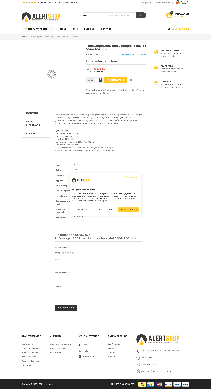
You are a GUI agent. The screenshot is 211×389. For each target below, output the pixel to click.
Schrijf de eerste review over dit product (103, 61)
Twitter (85, 351)
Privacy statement (58, 348)
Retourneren (55, 352)
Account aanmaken (161, 3)
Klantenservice (28, 344)
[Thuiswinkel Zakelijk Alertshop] (182, 2)
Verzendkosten (170, 50)
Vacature (112, 356)
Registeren (26, 365)
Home (24, 37)
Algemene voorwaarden (60, 344)
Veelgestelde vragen (30, 361)
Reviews (31, 133)
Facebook (87, 345)
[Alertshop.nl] (41, 17)
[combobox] (108, 15)
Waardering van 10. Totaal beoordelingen (57, 2)
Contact (111, 352)
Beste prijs (167, 66)
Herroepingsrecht (29, 356)
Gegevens (32, 113)
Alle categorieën (37, 29)
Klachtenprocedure (30, 348)
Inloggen (144, 3)
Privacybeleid (132, 177)
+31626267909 (89, 357)
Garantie (166, 81)
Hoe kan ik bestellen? (30, 352)
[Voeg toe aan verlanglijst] (131, 80)
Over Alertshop (114, 344)
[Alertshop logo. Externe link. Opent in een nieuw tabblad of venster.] (81, 180)
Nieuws (111, 348)
